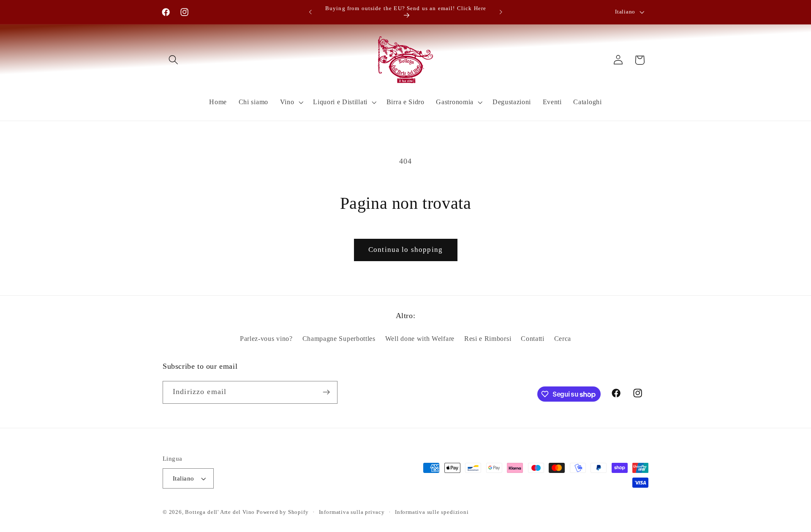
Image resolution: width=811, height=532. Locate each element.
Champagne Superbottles (339, 338)
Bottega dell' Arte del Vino (220, 512)
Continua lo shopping (405, 250)
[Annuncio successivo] (500, 12)
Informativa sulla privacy (352, 512)
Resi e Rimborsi (487, 338)
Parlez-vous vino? (266, 338)
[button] (173, 60)
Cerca (562, 338)
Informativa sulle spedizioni (432, 512)
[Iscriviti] (326, 392)
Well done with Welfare (419, 338)
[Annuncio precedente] (310, 12)
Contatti (532, 338)
